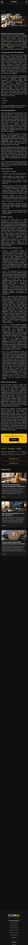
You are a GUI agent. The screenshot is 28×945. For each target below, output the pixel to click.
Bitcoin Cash (5, 351)
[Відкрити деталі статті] (14, 478)
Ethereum (4, 250)
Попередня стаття (14, 459)
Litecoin (4, 271)
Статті (3, 11)
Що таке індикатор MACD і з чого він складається (13, 514)
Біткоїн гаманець (14, 935)
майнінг (7, 372)
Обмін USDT (14, 937)
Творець (7, 138)
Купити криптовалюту (14, 930)
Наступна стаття (14, 463)
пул (15, 375)
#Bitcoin (4, 448)
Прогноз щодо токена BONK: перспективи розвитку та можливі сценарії (13, 543)
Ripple (3, 296)
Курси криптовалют (14, 927)
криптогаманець (21, 375)
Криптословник (14, 923)
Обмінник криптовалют (14, 932)
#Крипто (19, 448)
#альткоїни (11, 448)
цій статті (14, 73)
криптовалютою (5, 44)
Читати (4, 497)
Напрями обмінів (14, 925)
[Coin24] (14, 2)
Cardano (4, 324)
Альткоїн (22, 224)
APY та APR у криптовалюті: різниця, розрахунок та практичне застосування (13, 486)
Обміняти (14, 439)
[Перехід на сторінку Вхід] (26, 2)
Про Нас (14, 944)
